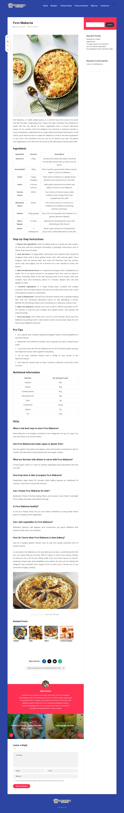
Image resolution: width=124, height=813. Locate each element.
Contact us (105, 6)
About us (94, 6)
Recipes (54, 6)
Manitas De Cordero (93, 39)
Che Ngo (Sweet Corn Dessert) (97, 44)
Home (45, 6)
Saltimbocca (98, 64)
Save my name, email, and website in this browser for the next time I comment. (40, 781)
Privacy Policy (66, 6)
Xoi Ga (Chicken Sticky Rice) (96, 46)
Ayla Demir (45, 691)
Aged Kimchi (91, 42)
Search (88, 21)
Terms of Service (81, 6)
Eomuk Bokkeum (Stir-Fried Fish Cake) (100, 49)
